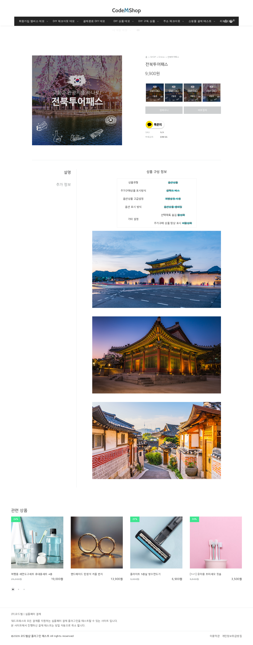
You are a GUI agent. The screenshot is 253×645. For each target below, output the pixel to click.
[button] (13, 589)
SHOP (153, 57)
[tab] (54, 172)
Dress (161, 57)
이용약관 (215, 636)
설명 (67, 172)
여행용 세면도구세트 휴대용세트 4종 (31, 574)
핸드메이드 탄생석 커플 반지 (87, 574)
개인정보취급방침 (232, 636)
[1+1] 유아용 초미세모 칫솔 (206, 574)
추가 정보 (63, 185)
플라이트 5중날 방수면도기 (145, 574)
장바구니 (164, 110)
